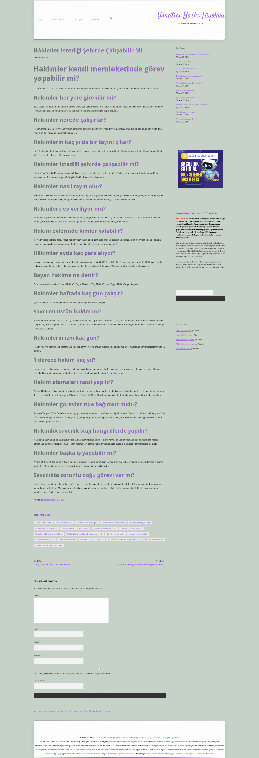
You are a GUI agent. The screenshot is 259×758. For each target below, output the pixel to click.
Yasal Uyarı (77, 20)
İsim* (36, 629)
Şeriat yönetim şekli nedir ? (185, 90)
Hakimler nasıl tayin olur (115, 534)
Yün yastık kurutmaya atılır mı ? (187, 98)
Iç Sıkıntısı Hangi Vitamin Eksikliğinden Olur (140, 564)
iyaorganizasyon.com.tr (53, 500)
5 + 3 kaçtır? (39, 681)
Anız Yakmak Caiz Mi (184, 349)
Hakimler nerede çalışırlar (138, 534)
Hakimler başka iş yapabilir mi (46, 528)
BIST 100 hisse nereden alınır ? (187, 69)
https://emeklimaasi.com (90, 711)
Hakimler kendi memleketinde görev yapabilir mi (84, 534)
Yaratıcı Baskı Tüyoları (191, 15)
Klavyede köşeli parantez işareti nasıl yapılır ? (192, 105)
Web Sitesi (37, 655)
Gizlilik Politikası (58, 20)
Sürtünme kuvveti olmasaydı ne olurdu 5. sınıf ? (193, 54)
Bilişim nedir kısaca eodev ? (186, 119)
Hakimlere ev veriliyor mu (44, 540)
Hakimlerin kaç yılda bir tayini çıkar (93, 540)
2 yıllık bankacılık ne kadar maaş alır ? (189, 76)
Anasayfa (39, 20)
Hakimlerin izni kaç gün (67, 540)
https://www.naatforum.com (47, 711)
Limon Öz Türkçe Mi (183, 331)
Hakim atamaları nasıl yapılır (87, 523)
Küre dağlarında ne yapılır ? (185, 112)
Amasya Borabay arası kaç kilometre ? (189, 83)
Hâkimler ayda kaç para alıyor (140, 523)
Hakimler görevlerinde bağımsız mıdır (75, 528)
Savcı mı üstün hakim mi (154, 540)
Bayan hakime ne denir (64, 523)
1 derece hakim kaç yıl (43, 523)
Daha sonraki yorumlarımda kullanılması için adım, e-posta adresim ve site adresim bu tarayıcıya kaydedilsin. (72, 674)
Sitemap (106, 711)
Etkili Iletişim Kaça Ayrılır (185, 340)
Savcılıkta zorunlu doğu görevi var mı (48, 545)
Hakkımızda (95, 20)
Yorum (36, 595)
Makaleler (45, 515)
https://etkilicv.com (69, 711)
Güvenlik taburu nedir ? (184, 62)
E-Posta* (37, 642)
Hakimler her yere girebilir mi (131, 528)
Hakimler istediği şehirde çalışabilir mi (49, 534)
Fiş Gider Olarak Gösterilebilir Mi (53, 564)
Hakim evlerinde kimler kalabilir (113, 523)
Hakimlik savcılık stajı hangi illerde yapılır (125, 540)
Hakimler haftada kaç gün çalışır (104, 528)
